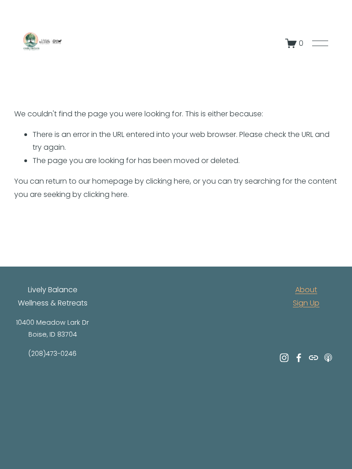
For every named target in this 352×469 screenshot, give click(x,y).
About (306, 289)
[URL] (313, 357)
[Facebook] (298, 357)
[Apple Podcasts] (328, 357)
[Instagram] (284, 357)
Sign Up (306, 303)
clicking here (168, 181)
